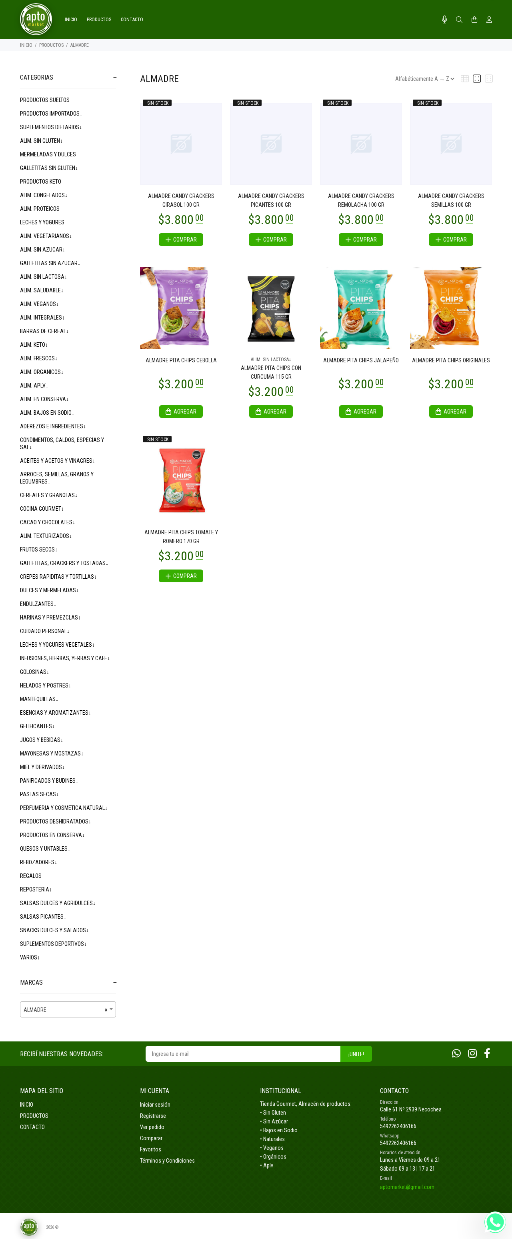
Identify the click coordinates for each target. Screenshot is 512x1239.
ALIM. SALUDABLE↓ (42, 290)
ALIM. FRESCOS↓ (39, 358)
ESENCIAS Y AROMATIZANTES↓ (55, 712)
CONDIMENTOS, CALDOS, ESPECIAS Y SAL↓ (62, 443)
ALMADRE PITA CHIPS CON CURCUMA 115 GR (271, 372)
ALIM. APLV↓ (34, 385)
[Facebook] (487, 1053)
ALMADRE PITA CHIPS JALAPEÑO (361, 360)
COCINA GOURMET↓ (42, 509)
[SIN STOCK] (181, 143)
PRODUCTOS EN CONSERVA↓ (52, 835)
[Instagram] (472, 1053)
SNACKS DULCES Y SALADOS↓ (54, 930)
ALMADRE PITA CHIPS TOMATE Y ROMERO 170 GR (181, 536)
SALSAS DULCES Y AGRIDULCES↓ (58, 903)
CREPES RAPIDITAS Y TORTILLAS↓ (58, 577)
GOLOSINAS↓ (34, 672)
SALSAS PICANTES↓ (43, 916)
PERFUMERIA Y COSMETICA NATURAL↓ (64, 808)
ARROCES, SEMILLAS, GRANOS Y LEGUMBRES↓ (57, 478)
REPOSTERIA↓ (36, 889)
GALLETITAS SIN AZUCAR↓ (50, 263)
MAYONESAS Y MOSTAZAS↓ (52, 753)
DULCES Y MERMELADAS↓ (49, 590)
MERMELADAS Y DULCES (48, 154)
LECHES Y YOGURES (42, 222)
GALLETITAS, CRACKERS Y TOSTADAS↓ (64, 563)
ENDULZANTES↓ (38, 604)
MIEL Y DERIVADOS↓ (42, 767)
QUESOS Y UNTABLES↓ (45, 848)
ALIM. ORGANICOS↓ (42, 372)
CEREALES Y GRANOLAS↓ (49, 495)
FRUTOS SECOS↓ (39, 549)
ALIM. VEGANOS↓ (39, 304)
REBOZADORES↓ (38, 862)
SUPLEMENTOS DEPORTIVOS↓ (53, 944)
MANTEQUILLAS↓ (39, 699)
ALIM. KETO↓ (34, 345)
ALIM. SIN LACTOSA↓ (43, 277)
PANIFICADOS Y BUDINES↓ (49, 780)
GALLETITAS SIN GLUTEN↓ (49, 168)
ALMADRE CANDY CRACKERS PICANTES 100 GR (271, 200)
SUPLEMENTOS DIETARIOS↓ (51, 127)
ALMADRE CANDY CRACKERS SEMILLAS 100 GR (451, 200)
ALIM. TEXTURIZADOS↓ (46, 536)
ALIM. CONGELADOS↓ (44, 195)
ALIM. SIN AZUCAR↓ (42, 249)
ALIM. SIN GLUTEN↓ (41, 141)
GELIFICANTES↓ (37, 726)
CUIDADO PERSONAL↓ (45, 631)
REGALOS (31, 876)
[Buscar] (459, 20)
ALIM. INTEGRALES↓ (42, 317)
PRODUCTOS (51, 45)
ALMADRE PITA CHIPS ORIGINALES (451, 360)
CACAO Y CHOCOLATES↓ (47, 522)
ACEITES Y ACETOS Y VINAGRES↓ (57, 461)
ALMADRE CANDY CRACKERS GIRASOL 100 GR (181, 200)
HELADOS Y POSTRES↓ (45, 685)
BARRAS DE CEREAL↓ (44, 331)
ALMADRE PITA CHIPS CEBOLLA (181, 360)
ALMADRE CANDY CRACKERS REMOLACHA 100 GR (361, 200)
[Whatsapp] (456, 1053)
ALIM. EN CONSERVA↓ (44, 399)
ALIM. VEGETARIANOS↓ (46, 236)
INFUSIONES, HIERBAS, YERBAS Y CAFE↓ (65, 658)
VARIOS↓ (30, 957)
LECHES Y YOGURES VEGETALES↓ (57, 644)
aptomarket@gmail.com (407, 1187)
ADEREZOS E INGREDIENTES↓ (53, 426)
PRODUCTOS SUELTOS (45, 100)
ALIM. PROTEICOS (40, 209)
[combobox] (68, 1009)
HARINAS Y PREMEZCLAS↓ (50, 617)
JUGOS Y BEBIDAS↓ (41, 740)
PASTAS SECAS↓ (39, 794)
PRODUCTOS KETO (40, 181)
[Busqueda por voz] (444, 20)
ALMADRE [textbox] (66, 1010)
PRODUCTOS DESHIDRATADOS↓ (55, 821)
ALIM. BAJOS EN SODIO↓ (47, 413)
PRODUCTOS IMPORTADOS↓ (51, 113)
